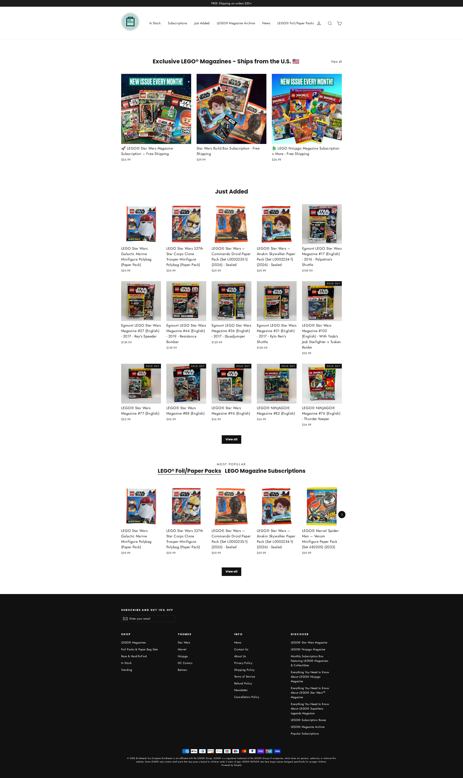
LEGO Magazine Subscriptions (265, 471)
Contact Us (241, 649)
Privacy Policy (243, 663)
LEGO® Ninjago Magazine (308, 649)
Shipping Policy (244, 670)
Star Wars (184, 642)
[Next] (341, 514)
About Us (240, 656)
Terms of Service (244, 676)
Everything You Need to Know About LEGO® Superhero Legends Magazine (310, 708)
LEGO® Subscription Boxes (308, 720)
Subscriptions (177, 23)
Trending (126, 670)
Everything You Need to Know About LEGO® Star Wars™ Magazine (310, 692)
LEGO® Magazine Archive (236, 23)
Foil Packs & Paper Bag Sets (139, 649)
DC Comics (185, 663)
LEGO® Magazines (133, 642)
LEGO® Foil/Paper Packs (295, 23)
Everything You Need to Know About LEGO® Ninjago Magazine (310, 676)
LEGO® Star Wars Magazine (309, 642)
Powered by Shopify (232, 765)
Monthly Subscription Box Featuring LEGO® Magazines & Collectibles (309, 661)
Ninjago (183, 656)
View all (336, 61)
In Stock (155, 23)
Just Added (202, 23)
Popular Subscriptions (305, 733)
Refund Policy (243, 683)
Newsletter (241, 690)
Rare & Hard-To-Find (134, 656)
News (266, 23)
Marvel (182, 649)
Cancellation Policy (246, 697)
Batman (182, 670)
